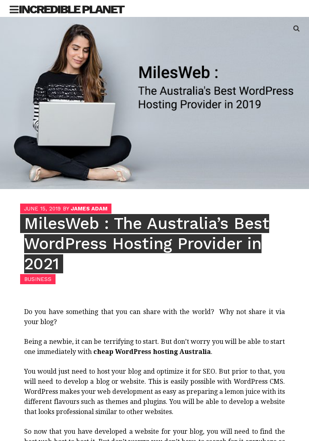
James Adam (89, 209)
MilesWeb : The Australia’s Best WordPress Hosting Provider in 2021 (146, 243)
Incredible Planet (71, 9)
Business (38, 279)
